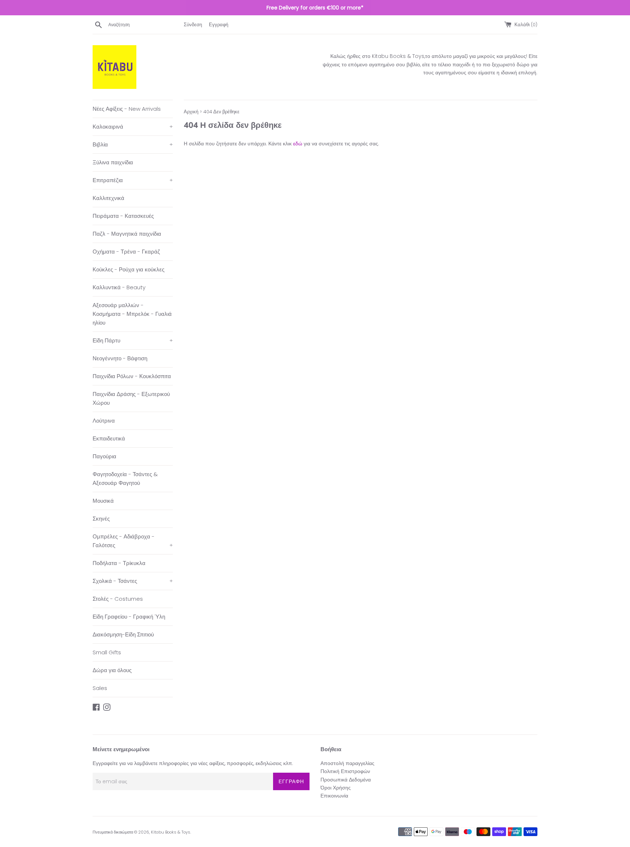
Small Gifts (107, 652)
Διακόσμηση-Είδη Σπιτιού (123, 634)
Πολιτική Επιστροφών (345, 771)
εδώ (297, 143)
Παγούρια (104, 456)
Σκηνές (101, 518)
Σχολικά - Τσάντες (133, 581)
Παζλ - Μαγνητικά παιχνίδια (127, 234)
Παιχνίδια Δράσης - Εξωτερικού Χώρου (131, 398)
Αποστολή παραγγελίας (347, 763)
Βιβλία (133, 144)
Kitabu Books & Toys (170, 832)
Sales (100, 688)
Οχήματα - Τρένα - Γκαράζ (126, 251)
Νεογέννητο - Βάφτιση (120, 358)
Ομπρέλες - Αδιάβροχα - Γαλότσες (133, 541)
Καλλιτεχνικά (108, 198)
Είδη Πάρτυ (133, 340)
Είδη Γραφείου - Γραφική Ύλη (129, 616)
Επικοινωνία (334, 795)
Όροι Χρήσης (335, 787)
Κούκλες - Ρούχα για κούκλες (128, 269)
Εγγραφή (218, 24)
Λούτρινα (104, 420)
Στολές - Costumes (118, 599)
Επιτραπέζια (133, 180)
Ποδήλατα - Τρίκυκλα (119, 563)
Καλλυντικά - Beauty (119, 287)
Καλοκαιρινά (133, 126)
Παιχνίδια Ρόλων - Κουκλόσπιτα (132, 376)
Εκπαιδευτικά (109, 438)
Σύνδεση (193, 24)
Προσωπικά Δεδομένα (345, 779)
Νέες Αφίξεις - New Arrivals (127, 109)
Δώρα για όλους (112, 670)
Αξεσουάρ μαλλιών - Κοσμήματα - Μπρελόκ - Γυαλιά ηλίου (132, 313)
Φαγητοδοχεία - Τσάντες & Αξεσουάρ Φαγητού (125, 478)
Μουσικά (103, 501)
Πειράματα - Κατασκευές (123, 216)
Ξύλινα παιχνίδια (113, 162)
